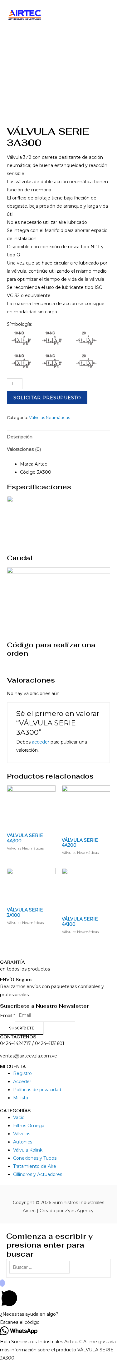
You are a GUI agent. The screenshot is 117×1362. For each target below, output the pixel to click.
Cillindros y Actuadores (37, 1174)
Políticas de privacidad (37, 1089)
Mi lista (20, 1098)
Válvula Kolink (27, 1150)
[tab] (58, 437)
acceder (40, 742)
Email (7, 1015)
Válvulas (21, 1134)
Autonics (22, 1142)
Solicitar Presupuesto (47, 398)
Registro (22, 1073)
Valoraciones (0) (24, 449)
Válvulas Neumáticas (49, 417)
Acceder (22, 1081)
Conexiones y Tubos (34, 1158)
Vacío (19, 1117)
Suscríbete (21, 1028)
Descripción (19, 437)
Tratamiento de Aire (34, 1166)
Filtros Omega (28, 1125)
